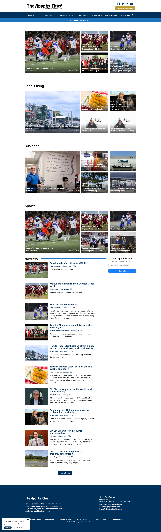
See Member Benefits (80, 284)
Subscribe (99, 267)
